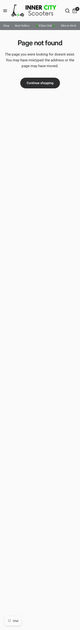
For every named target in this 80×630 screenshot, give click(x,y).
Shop (6, 25)
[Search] (67, 10)
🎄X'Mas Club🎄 (45, 25)
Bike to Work (68, 25)
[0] (74, 10)
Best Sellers (22, 25)
